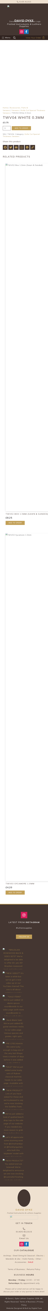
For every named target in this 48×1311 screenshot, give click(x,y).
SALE (30, 1262)
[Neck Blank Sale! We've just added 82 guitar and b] (13, 1029)
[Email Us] (24, 1235)
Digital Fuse (37, 1308)
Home (5, 108)
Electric (40, 1255)
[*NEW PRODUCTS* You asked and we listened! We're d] (13, 1169)
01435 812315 (25, 2)
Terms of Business (16, 1269)
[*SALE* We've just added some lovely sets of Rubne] (13, 1075)
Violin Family (28, 1259)
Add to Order (21, 128)
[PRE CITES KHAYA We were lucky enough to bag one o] (13, 1052)
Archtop (7, 1255)
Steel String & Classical (24, 1255)
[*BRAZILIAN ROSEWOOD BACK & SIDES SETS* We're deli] (13, 958)
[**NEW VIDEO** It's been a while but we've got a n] (13, 982)
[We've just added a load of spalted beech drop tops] (13, 1122)
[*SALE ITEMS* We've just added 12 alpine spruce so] (13, 1005)
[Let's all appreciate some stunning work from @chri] (13, 1146)
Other (38, 1259)
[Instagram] (24, 915)
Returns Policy (33, 1269)
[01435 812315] (24, 1229)
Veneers (15, 110)
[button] (6, 38)
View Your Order (33, 38)
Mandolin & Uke (13, 1259)
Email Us (24, 1238)
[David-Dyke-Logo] (24, 11)
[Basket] (43, 38)
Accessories (20, 1262)
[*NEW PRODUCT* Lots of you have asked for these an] (13, 1099)
